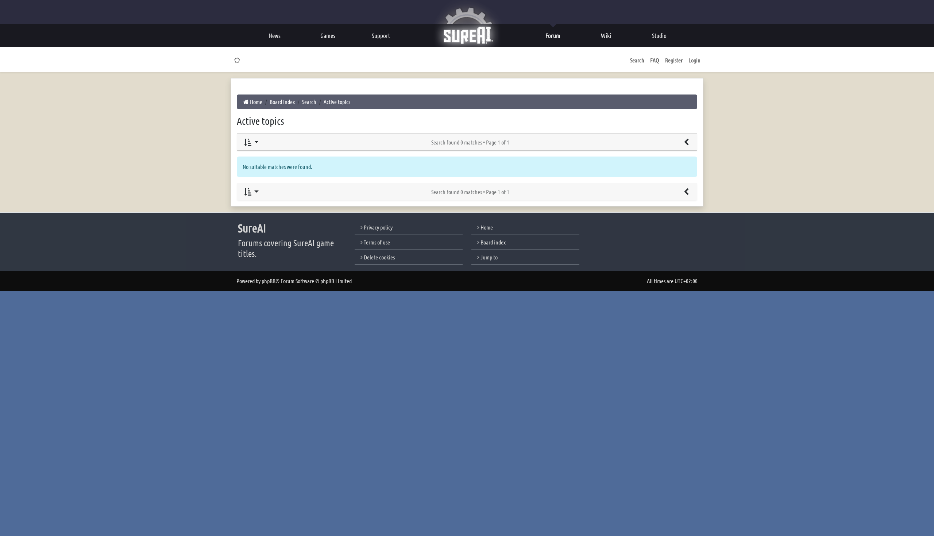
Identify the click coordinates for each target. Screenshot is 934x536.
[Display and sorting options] (251, 142)
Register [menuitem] (674, 60)
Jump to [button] (488, 257)
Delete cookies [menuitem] (379, 257)
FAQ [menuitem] (654, 60)
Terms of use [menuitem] (376, 242)
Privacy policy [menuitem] (378, 227)
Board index (492, 242)
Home (486, 227)
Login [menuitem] (694, 60)
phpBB (268, 280)
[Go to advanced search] (686, 142)
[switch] (237, 60)
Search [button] (637, 60)
